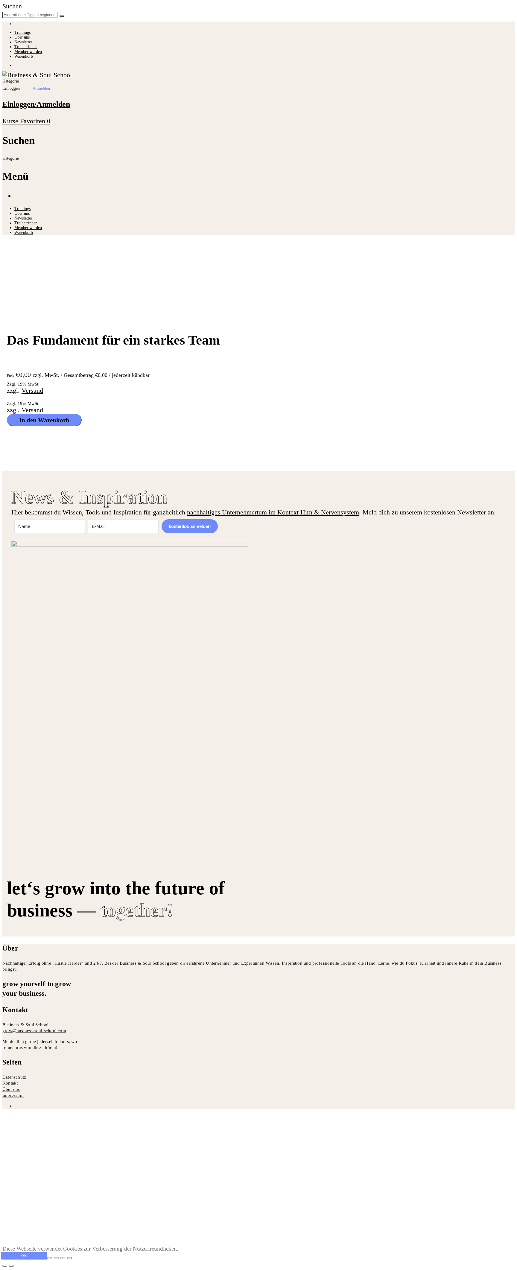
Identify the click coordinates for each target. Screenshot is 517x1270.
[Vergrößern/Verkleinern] (49, 1258)
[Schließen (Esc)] (69, 1258)
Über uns (22, 37)
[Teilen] (62, 1258)
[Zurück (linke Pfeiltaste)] (4, 1266)
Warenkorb (23, 56)
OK (24, 1256)
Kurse (11, 121)
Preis (10, 376)
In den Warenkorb (44, 420)
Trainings (22, 32)
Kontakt (10, 1083)
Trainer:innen (25, 47)
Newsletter (23, 42)
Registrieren (55, 1233)
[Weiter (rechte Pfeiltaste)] (11, 1266)
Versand (32, 390)
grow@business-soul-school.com (34, 1030)
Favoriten (35, 121)
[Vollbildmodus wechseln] (56, 1258)
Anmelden (86, 1233)
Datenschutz (14, 1077)
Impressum (13, 1095)
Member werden (28, 51)
